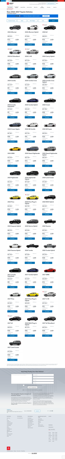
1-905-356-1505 (29, 410)
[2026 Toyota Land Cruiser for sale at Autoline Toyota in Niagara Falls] (50, 173)
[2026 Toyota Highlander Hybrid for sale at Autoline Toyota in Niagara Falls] (32, 173)
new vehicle (35, 397)
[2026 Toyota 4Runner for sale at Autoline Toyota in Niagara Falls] (15, 27)
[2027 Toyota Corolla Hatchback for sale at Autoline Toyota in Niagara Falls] (15, 270)
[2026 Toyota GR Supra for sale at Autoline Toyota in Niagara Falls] (50, 124)
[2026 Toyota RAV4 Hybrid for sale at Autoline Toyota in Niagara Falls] (50, 197)
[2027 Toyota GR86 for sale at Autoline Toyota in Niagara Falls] (50, 270)
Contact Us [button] (37, 410)
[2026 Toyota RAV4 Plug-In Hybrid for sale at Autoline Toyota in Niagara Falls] (32, 318)
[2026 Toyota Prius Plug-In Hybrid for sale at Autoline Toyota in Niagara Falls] (32, 197)
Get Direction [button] (51, 424)
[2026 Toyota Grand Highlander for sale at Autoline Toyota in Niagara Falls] (32, 149)
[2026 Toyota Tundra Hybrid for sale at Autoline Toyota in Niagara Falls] (50, 246)
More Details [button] (12, 44)
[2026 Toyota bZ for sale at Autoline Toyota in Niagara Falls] (50, 27)
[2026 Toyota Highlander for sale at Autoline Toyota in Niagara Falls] (15, 173)
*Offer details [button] (9, 42)
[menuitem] (10, 7)
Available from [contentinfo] (10, 35)
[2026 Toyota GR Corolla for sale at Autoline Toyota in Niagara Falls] (32, 124)
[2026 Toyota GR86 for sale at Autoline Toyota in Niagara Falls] (15, 149)
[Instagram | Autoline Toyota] (52, 410)
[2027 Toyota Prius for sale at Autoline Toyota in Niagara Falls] (15, 294)
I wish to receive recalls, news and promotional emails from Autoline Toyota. (33, 385)
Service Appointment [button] (51, 3)
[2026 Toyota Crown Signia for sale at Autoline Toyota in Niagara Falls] (15, 124)
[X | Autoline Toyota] (49, 410)
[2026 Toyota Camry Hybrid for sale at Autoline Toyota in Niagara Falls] (50, 52)
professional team (41, 394)
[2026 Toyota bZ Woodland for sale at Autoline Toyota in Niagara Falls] (15, 52)
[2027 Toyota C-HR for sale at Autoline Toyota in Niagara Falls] (50, 294)
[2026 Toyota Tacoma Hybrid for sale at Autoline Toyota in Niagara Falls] (15, 246)
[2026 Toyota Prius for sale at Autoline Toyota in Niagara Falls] (15, 197)
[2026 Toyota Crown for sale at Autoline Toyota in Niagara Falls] (50, 100)
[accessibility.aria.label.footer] (34, 453)
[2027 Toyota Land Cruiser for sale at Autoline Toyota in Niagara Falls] (15, 343)
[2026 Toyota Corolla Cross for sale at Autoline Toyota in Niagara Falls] (32, 76)
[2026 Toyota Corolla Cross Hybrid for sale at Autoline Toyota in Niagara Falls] (50, 76)
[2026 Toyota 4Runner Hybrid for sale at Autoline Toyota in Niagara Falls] (32, 27)
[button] (3, 1)
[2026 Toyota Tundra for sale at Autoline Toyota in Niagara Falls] (32, 246)
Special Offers (23, 7)
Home (7, 9)
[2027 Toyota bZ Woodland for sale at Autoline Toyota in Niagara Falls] (50, 318)
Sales (49, 429)
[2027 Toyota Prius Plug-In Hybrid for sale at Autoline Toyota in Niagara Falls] (32, 294)
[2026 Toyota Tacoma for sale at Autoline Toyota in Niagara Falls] (50, 221)
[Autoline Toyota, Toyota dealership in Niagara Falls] (10, 4)
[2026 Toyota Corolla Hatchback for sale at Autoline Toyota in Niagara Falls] (15, 100)
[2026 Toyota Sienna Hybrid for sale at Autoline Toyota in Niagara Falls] (32, 221)
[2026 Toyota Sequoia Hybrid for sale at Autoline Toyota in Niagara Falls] (15, 221)
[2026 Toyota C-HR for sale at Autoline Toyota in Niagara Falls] (32, 52)
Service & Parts (53, 429)
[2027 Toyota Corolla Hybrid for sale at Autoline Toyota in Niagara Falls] (32, 270)
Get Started (46, 15)
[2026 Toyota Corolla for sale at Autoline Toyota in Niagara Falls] (15, 76)
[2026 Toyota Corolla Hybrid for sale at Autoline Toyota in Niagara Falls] (32, 100)
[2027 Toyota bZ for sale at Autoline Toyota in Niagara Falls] (15, 318)
